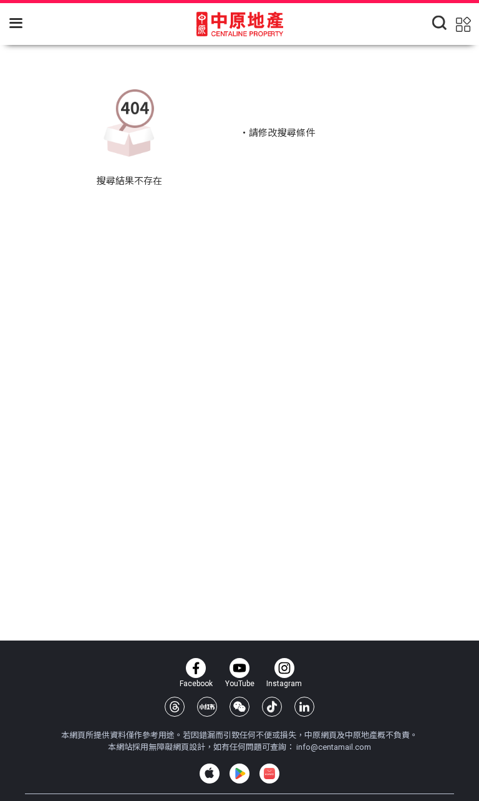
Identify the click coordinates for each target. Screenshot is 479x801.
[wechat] (239, 707)
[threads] (175, 707)
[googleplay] (239, 774)
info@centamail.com (333, 747)
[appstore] (210, 774)
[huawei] (269, 774)
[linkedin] (304, 707)
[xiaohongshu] (207, 707)
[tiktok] (272, 707)
